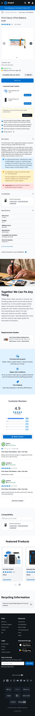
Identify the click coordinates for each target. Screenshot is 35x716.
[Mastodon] (21, 681)
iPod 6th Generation (11, 12)
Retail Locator (22, 627)
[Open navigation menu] (2, 3)
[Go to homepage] (9, 2)
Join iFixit (27, 115)
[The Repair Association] (31, 681)
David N (8, 481)
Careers (3, 630)
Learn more (8, 185)
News (19, 635)
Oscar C (8, 443)
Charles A (9, 463)
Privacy (3, 646)
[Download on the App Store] (25, 645)
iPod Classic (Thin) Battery (26, 12)
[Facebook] (7, 681)
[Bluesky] (24, 681)
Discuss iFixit (5, 627)
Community (21, 621)
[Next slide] (19, 584)
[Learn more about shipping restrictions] (20, 70)
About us (3, 621)
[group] (4, 43)
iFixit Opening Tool (13, 90)
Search (29, 75)
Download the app (24, 641)
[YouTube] (18, 681)
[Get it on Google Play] (25, 650)
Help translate (16, 675)
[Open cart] (29, 3)
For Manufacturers (23, 630)
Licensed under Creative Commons (17, 707)
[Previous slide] (15, 584)
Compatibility (5, 194)
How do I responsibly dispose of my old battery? (15, 604)
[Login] (32, 3)
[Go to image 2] (19, 58)
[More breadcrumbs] (2, 12)
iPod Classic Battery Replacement (19, 337)
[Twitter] (11, 681)
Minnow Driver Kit (13, 99)
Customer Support (6, 624)
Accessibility (4, 644)
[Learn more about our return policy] (13, 131)
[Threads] (28, 681)
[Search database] (25, 3)
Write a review (18, 437)
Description (5, 139)
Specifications (5, 210)
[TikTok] (4, 681)
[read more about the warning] (25, 252)
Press (19, 632)
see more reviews (17, 501)
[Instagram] (14, 681)
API (2, 632)
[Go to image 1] (16, 58)
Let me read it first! (8, 666)
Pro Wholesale (22, 624)
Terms (3, 649)
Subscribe (29, 663)
